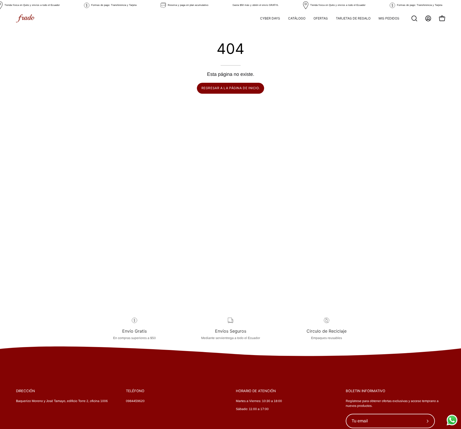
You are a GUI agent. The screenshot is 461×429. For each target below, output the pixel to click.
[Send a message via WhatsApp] (452, 420)
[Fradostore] (25, 18)
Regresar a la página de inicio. (230, 88)
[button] (414, 18)
